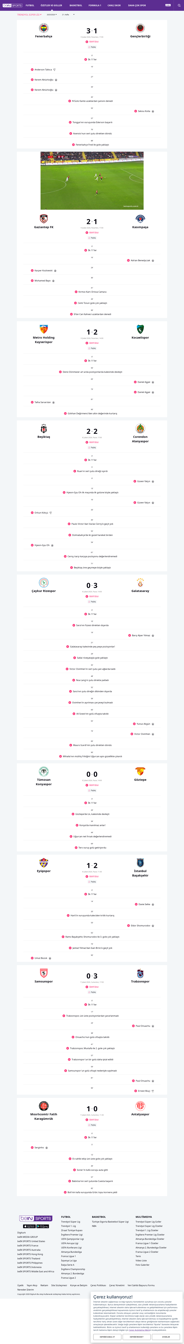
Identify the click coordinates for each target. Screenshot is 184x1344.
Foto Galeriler (143, 1264)
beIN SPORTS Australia (28, 1249)
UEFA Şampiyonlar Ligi (72, 1238)
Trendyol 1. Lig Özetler (147, 1230)
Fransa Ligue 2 (68, 1277)
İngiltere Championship (73, 1269)
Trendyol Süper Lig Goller (148, 1221)
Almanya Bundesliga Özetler (150, 1238)
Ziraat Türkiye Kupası (71, 1230)
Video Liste (141, 1260)
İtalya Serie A (67, 1264)
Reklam (44, 1285)
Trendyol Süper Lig (70, 1221)
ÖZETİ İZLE (93, 41)
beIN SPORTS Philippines (30, 1262)
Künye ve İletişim (78, 1285)
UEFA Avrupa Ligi (69, 1243)
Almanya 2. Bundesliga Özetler (151, 1247)
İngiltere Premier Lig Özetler (150, 1234)
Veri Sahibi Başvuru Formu (141, 1285)
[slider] (92, 201)
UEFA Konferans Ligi (71, 1247)
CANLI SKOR (114, 5)
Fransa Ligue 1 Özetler (147, 1243)
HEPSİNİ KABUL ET (107, 1337)
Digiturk (21, 1232)
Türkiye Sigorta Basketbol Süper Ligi (110, 1221)
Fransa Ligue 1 (68, 1256)
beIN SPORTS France (27, 1245)
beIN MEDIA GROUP (27, 1236)
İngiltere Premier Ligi (72, 1234)
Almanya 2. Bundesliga (72, 1273)
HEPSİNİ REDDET (136, 1337)
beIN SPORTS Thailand (28, 1258)
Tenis (138, 1256)
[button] (12, 5)
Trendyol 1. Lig (68, 1226)
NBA (94, 1226)
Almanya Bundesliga (71, 1251)
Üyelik (20, 1285)
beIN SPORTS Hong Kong (30, 1254)
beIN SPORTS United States (31, 1241)
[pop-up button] (135, 205)
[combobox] (29, 15)
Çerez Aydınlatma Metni (139, 1330)
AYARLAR (166, 1337)
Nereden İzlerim (25, 1289)
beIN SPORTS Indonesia (29, 1267)
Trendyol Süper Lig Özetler (149, 1226)
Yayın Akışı (32, 1285)
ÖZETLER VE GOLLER (51, 5)
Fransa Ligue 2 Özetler (147, 1251)
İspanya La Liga (69, 1260)
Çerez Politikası (98, 1285)
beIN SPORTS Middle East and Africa (35, 1271)
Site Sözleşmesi (59, 1285)
